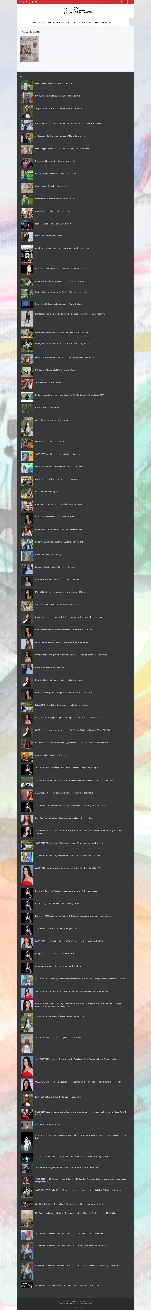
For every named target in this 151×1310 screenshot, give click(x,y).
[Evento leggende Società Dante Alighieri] (27, 188)
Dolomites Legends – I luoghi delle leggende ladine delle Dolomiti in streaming (69, 617)
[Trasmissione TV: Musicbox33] (27, 384)
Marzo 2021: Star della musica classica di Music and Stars (60, 592)
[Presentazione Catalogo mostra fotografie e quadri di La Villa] (27, 333)
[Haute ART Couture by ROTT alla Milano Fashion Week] (27, 506)
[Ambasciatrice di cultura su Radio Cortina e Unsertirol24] (27, 282)
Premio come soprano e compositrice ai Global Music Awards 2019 (64, 692)
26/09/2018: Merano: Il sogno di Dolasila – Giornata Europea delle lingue (66, 768)
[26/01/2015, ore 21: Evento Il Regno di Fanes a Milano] (27, 1043)
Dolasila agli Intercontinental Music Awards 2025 (56, 161)
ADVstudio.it (89, 1303)
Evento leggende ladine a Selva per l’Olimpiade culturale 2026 (62, 148)
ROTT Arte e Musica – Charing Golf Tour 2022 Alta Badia (59, 466)
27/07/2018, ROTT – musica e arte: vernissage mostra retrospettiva (64, 793)
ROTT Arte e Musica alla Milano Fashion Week (55, 370)
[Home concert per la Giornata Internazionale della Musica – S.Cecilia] (27, 631)
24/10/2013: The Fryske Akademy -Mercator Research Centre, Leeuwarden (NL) (69, 1167)
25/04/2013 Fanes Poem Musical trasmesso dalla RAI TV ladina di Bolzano (67, 1285)
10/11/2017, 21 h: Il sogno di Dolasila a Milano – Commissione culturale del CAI (69, 843)
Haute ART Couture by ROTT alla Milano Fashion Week (58, 504)
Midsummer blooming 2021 (47, 491)
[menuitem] (122, 2)
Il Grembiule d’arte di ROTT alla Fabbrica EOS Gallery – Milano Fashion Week (68, 123)
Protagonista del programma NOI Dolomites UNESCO (58, 529)
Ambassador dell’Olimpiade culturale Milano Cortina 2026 (60, 136)
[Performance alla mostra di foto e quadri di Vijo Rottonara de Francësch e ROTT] (27, 397)
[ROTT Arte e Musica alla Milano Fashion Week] (27, 372)
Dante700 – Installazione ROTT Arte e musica (54, 517)
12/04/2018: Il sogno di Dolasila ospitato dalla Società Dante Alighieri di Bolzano (70, 805)
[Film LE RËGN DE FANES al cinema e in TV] (27, 225)
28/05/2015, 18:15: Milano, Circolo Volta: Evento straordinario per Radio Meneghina (71, 991)
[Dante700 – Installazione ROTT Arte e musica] (27, 518)
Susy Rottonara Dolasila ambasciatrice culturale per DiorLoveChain (64, 818)
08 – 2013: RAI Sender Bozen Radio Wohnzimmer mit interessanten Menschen (69, 1204)
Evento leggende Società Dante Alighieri (52, 186)
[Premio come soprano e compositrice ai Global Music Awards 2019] (27, 694)
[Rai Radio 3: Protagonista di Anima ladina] (27, 426)
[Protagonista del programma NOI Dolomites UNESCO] (27, 531)
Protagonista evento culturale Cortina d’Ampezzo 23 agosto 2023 (63, 343)
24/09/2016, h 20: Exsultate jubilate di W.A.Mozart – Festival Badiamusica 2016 (69, 941)
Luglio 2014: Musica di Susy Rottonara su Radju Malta (58, 1097)
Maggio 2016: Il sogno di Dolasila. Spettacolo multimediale (60, 966)
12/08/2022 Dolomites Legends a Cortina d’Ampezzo (57, 454)
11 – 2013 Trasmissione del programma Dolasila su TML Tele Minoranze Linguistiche (71, 1156)
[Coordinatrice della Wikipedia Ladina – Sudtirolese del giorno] (27, 644)
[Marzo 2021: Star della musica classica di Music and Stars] (27, 594)
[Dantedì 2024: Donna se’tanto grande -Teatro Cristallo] (27, 304)
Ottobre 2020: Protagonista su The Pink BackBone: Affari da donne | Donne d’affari (71, 655)
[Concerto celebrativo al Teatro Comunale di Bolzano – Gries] (27, 270)
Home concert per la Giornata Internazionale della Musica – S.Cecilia (65, 629)
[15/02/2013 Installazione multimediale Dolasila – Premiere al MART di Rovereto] (27, 1235)
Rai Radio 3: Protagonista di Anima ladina (53, 420)
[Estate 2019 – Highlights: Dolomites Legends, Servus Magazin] (27, 707)
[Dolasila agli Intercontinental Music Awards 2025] (27, 163)
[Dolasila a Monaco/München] (27, 409)
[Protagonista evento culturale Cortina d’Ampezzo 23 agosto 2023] (27, 346)
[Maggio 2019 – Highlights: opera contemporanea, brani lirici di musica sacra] (27, 719)
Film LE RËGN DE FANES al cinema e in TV (53, 224)
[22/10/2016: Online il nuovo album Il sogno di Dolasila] (27, 930)
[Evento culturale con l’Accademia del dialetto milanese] (27, 682)
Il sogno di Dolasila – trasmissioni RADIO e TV (54, 953)
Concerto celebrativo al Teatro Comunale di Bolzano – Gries (61, 268)
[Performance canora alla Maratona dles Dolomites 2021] (27, 544)
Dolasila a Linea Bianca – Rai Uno (49, 667)
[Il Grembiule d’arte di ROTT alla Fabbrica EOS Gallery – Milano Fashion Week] (27, 125)
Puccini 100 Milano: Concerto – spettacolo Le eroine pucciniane (62, 248)
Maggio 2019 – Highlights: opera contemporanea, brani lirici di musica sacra (68, 717)
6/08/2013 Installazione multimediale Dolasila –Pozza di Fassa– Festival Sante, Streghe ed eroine (77, 1265)
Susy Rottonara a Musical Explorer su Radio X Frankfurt (59, 108)
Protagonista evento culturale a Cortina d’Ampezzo (57, 198)
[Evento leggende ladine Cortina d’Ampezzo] (27, 85)
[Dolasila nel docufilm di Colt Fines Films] (27, 213)
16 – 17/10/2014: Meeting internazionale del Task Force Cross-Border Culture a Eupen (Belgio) (75, 1059)
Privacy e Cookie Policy (89, 1302)
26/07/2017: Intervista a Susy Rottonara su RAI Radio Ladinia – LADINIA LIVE (68, 868)
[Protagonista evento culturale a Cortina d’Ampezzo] (27, 200)
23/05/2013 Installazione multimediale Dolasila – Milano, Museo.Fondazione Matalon (72, 1245)
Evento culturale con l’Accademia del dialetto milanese (59, 680)
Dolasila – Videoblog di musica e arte (51, 755)
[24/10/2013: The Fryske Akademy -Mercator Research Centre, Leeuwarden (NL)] (27, 1168)
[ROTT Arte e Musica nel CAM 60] (27, 237)
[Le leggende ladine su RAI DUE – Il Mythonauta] (27, 569)
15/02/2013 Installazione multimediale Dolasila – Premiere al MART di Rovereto (69, 1233)
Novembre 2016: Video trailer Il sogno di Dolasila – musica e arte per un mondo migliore (73, 916)
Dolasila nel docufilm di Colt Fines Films (52, 211)
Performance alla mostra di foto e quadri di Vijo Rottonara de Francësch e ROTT (69, 395)
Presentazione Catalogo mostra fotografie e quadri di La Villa (61, 332)
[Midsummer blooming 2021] (27, 493)
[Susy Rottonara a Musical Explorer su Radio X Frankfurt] (27, 111)
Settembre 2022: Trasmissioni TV (49, 441)
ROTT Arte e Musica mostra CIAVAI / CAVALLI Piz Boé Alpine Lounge (64, 357)
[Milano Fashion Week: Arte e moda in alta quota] (27, 175)
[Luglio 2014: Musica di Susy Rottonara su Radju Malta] (27, 1100)
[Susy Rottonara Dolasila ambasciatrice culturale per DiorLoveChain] (27, 820)
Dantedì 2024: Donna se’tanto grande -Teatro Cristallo (58, 304)
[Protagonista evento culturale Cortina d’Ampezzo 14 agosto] (27, 293)
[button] (110, 22)
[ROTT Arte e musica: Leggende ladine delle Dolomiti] (27, 97)
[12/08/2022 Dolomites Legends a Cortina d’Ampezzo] (27, 456)
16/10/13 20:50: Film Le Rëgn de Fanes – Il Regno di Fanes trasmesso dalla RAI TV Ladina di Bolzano (78, 1190)
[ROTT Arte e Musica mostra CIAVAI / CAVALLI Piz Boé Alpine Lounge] (27, 359)
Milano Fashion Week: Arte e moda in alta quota (56, 173)
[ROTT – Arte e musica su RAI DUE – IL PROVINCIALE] (27, 481)
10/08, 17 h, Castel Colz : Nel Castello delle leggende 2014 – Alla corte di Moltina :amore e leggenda (78, 1082)
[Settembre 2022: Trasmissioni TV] (27, 443)
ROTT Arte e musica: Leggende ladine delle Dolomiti (57, 96)
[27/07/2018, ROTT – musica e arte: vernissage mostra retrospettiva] (27, 794)
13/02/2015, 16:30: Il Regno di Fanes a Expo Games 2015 (59, 1016)
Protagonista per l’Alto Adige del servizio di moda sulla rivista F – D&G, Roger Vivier (71, 314)
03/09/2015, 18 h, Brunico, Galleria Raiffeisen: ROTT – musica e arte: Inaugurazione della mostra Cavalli (80, 978)
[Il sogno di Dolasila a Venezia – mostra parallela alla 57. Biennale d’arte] (27, 893)
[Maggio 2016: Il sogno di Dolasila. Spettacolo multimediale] (27, 968)
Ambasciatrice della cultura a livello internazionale (57, 579)
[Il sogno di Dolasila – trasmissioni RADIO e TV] (27, 955)
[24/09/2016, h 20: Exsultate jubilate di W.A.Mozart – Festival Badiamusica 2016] (27, 943)
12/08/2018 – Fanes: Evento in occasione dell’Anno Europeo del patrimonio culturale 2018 (74, 780)
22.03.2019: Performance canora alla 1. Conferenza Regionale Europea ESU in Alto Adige (73, 730)
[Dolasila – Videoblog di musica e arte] (27, 757)
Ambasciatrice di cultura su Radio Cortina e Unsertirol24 (59, 281)
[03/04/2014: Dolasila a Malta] (27, 1125)
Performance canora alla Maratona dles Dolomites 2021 (59, 542)
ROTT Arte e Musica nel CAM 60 (48, 235)
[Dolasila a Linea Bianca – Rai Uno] (27, 669)
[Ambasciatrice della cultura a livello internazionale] (27, 581)
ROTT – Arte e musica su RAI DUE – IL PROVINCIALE (57, 479)
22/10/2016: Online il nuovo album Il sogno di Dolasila (58, 928)
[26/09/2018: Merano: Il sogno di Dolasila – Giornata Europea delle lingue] (27, 769)
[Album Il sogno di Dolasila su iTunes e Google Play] (27, 905)
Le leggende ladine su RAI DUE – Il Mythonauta (55, 567)
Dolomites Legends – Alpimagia (49, 554)
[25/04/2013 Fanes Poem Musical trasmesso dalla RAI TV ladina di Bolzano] (27, 1285)
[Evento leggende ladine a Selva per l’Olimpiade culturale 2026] (27, 150)
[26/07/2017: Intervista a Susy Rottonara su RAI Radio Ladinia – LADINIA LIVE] (27, 875)
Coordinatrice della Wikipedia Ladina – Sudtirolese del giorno (62, 642)
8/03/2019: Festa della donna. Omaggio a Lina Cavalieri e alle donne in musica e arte (71, 742)
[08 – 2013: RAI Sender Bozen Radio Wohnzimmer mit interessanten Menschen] (27, 1204)
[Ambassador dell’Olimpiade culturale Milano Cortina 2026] (27, 138)
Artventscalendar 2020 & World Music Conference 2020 (59, 604)
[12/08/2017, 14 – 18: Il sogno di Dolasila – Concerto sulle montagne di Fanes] (27, 857)
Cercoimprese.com (69, 1303)
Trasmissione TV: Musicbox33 (48, 382)
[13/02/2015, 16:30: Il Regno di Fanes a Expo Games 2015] (27, 1022)
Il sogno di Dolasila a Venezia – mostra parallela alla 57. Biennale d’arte (66, 891)
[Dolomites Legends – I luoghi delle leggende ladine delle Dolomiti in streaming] (27, 619)
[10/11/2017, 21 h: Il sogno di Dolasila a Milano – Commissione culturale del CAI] (27, 845)
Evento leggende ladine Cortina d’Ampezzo (53, 83)
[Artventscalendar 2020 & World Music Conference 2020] (27, 606)
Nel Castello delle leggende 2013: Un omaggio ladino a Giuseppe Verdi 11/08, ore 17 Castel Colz (76, 1213)
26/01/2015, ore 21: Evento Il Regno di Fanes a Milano (58, 1037)
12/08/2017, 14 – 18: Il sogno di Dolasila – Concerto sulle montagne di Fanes (68, 855)
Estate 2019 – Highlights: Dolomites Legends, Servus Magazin (61, 705)
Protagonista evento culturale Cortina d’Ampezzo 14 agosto (61, 292)
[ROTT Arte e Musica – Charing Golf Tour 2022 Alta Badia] (27, 468)
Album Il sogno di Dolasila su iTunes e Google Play (57, 903)
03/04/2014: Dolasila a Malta (47, 1124)
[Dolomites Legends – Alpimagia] (27, 556)
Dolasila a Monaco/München (47, 407)
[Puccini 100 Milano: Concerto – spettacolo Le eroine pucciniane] (27, 254)
